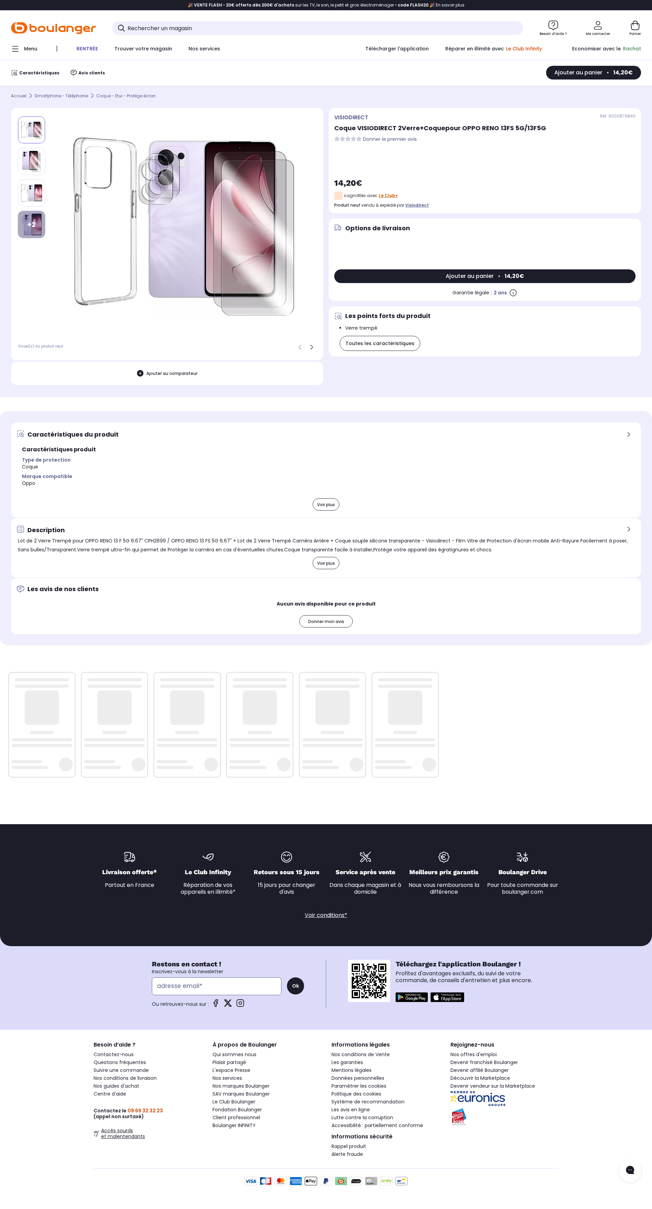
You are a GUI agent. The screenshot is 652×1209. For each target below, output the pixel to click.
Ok (295, 985)
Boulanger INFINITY (234, 1125)
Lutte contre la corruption (362, 1117)
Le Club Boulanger (234, 1101)
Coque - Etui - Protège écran (126, 96)
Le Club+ (388, 195)
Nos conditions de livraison (125, 1078)
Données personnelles (357, 1078)
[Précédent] (300, 347)
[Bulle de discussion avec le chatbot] (630, 1170)
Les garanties (347, 1062)
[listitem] (31, 161)
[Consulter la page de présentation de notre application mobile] (412, 997)
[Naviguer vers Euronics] (504, 1098)
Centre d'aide (110, 1093)
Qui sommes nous (234, 1054)
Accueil (18, 96)
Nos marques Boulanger (241, 1086)
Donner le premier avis (390, 139)
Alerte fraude (347, 1154)
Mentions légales (351, 1070)
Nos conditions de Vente (360, 1054)
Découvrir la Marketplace (480, 1078)
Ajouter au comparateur (171, 373)
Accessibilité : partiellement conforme (377, 1125)
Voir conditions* (326, 915)
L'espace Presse (231, 1070)
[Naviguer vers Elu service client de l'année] (504, 1116)
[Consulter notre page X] (228, 1005)
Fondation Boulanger (237, 1109)
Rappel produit (348, 1146)
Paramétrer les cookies (358, 1086)
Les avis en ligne (350, 1109)
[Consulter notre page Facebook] (216, 1005)
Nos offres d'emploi (473, 1054)
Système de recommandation (368, 1101)
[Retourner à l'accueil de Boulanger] (53, 28)
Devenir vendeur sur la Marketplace (492, 1086)
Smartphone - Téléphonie (61, 96)
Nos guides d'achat (116, 1086)
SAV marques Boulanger (241, 1093)
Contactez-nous (114, 1054)
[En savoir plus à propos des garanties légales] (513, 293)
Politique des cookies (356, 1093)
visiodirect (417, 205)
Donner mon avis (326, 621)
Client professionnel (236, 1117)
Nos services (227, 1078)
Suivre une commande (121, 1070)
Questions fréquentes (120, 1062)
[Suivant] (311, 347)
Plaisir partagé (229, 1062)
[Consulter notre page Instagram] (240, 1005)
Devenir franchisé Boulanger (484, 1062)
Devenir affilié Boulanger (479, 1070)
